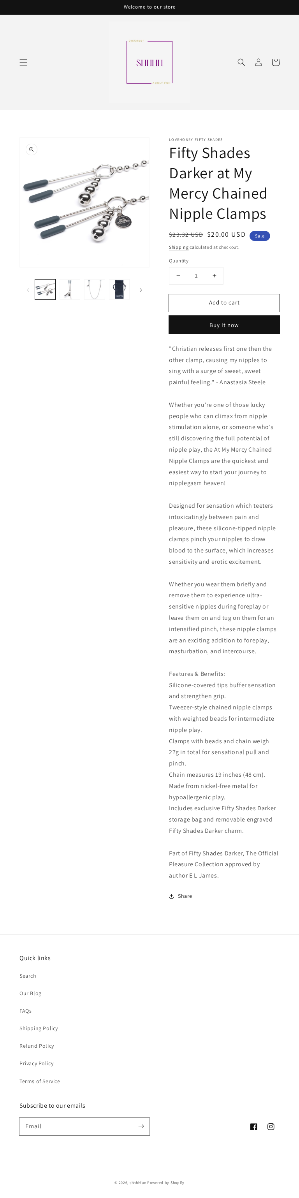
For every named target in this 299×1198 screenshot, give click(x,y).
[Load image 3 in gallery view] (94, 289)
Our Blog (30, 993)
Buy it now (224, 325)
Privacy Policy (36, 1063)
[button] (23, 62)
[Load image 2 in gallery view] (70, 289)
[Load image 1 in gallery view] (45, 289)
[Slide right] (141, 289)
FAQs (25, 1010)
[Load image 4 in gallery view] (119, 289)
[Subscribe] (141, 1126)
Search (28, 975)
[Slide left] (28, 289)
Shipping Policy (38, 1028)
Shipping (179, 247)
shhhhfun (138, 1182)
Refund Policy (36, 1045)
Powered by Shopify (166, 1182)
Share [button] (185, 895)
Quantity (178, 260)
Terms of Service (39, 1081)
